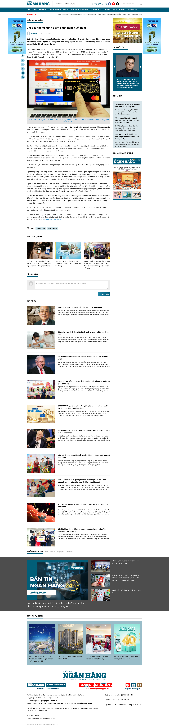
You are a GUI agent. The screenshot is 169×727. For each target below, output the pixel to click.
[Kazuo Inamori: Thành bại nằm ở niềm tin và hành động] (41, 315)
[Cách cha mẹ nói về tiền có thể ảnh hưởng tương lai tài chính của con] (41, 340)
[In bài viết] (23, 77)
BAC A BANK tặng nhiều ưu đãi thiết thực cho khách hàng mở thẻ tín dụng (68, 263)
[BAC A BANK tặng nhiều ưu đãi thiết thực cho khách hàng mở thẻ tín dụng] (68, 250)
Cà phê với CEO (120, 47)
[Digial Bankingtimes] (133, 686)
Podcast (52, 552)
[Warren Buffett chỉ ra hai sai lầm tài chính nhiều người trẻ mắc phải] (41, 364)
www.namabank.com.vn (53, 219)
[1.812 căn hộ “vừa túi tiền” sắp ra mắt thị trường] (70, 639)
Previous (114, 67)
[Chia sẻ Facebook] (23, 60)
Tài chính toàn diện (55, 9)
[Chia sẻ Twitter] (23, 64)
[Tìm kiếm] (140, 3)
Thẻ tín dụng (52, 228)
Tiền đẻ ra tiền (35, 20)
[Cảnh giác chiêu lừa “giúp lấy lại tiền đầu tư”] (100, 595)
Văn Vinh (34, 33)
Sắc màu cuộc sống (119, 9)
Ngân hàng (42, 9)
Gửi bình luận (104, 294)
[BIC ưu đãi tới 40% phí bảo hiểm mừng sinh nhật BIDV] (127, 639)
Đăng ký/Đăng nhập (100, 4)
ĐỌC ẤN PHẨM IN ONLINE (123, 153)
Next (140, 67)
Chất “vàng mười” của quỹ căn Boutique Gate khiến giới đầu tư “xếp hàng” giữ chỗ (41, 658)
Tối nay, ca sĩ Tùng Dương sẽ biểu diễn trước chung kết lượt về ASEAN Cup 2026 (127, 120)
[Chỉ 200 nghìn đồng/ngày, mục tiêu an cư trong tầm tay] (98, 639)
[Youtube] (113, 3)
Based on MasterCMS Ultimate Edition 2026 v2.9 (42, 724)
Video (46, 552)
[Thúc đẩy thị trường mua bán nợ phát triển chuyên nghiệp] (100, 566)
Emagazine (69, 552)
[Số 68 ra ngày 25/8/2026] (127, 179)
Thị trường (107, 9)
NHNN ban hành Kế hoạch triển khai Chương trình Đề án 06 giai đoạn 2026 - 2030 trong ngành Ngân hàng (126, 577)
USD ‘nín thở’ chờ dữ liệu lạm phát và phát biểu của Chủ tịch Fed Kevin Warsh (127, 136)
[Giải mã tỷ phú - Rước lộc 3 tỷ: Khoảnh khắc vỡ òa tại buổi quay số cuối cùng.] (41, 463)
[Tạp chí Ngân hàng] (95, 686)
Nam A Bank (40, 228)
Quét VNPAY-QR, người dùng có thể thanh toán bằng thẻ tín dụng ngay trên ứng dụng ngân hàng (39, 263)
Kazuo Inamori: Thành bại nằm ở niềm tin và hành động (80, 307)
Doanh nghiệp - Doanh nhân (79, 9)
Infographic (60, 552)
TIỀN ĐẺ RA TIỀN (35, 616)
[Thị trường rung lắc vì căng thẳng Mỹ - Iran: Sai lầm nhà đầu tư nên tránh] (41, 512)
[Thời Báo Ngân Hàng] (40, 4)
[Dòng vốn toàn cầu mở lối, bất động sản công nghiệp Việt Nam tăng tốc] (127, 66)
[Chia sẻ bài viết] (23, 73)
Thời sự (34, 9)
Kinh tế (65, 9)
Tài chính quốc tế (95, 9)
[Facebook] (109, 3)
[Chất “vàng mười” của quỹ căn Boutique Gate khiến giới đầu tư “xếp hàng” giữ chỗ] (42, 639)
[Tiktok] (117, 3)
